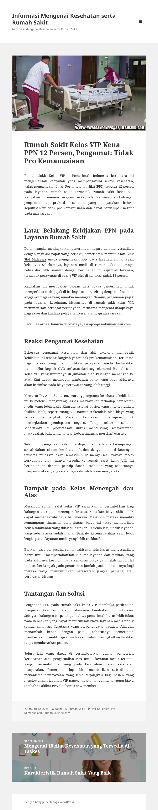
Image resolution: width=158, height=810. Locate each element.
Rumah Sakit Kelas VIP (58, 713)
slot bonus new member (77, 686)
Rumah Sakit (76, 709)
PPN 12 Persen (100, 709)
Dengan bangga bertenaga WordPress (49, 802)
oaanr (58, 709)
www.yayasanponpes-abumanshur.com (99, 324)
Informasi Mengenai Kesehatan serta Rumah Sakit (64, 19)
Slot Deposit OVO (51, 368)
